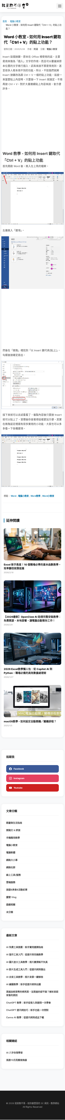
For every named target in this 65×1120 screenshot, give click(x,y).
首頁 (5, 21)
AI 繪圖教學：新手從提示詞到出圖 (23, 984)
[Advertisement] (32, 120)
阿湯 (36, 49)
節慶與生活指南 (14, 822)
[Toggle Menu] (59, 6)
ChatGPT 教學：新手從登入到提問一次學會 (28, 1002)
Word (13, 496)
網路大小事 (12, 860)
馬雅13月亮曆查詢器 (16, 1060)
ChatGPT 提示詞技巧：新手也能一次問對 (27, 1010)
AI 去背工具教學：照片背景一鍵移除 (24, 977)
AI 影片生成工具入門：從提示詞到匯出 (25, 969)
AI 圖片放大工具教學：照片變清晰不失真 (27, 962)
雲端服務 (10, 882)
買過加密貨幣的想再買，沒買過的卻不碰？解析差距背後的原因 (32, 993)
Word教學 (35, 496)
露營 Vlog (11, 897)
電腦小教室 (15, 21)
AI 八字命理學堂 (14, 1052)
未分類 (9, 912)
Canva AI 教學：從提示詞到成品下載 (25, 1017)
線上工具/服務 (13, 874)
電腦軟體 (10, 852)
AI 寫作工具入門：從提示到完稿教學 (24, 954)
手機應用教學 (13, 837)
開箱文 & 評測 (13, 830)
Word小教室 (48, 496)
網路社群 (10, 867)
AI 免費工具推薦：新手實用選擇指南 (24, 947)
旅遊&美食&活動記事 (16, 889)
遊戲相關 (10, 904)
